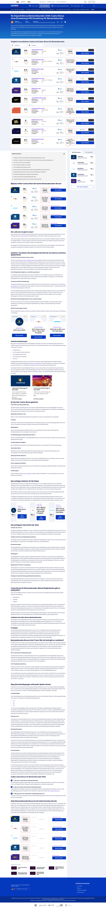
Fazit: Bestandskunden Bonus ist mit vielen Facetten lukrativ (28, 179)
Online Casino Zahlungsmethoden (61, 6)
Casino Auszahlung (27, 473)
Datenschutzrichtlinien (82, 890)
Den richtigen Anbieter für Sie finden (22, 165)
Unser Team (79, 886)
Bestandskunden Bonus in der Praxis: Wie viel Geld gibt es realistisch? (30, 172)
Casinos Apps (77, 6)
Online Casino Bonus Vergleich (17, 9)
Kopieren (91, 78)
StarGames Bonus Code (38, 139)
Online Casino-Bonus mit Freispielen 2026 (22, 873)
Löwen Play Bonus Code (38, 59)
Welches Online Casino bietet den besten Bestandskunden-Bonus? (29, 158)
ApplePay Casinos (51, 1)
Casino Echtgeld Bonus (61, 1)
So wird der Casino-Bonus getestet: (22, 162)
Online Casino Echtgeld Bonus (48, 9)
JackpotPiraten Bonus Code (39, 97)
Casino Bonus (46, 6)
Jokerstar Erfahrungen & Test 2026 (19, 388)
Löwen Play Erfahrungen (55, 196)
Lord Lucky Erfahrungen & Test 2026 (42, 388)
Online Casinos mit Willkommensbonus (81, 9)
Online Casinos (34, 6)
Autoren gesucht (80, 892)
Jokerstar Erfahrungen (55, 187)
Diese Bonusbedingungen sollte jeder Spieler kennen (26, 174)
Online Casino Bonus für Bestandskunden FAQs (25, 176)
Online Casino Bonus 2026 (22, 868)
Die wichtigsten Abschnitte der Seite (22, 167)
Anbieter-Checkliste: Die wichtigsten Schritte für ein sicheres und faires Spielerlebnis (33, 160)
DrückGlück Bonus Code (38, 78)
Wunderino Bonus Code (37, 69)
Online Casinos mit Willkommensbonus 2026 (59, 868)
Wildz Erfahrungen (54, 223)
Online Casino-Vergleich (15, 12)
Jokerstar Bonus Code (37, 49)
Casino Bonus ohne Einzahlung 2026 (41, 868)
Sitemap (79, 888)
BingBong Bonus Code (37, 119)
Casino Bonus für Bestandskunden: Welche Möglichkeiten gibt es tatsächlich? (32, 169)
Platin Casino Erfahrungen (53, 791)
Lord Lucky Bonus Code (38, 129)
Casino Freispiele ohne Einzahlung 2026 (40, 873)
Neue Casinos (42, 1)
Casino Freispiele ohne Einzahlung (63, 9)
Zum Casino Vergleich (82, 187)
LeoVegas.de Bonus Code (38, 108)
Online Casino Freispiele (35, 363)
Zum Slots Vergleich (17, 399)
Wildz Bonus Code (36, 88)
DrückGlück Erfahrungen (55, 214)
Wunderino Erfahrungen (55, 205)
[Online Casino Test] (19, 6)
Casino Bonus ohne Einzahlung (33, 9)
